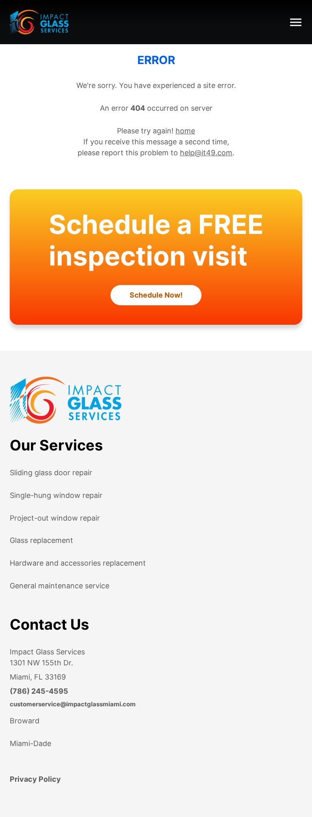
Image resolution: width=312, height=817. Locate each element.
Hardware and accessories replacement (78, 563)
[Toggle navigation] (295, 22)
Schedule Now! (156, 295)
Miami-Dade (30, 743)
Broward (24, 720)
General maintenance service (59, 585)
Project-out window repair (55, 518)
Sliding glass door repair (51, 472)
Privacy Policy (35, 779)
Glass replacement (41, 540)
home (185, 131)
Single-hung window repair (56, 495)
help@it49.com (206, 152)
